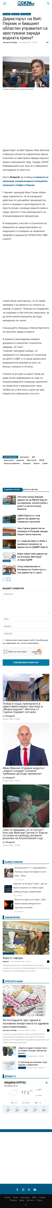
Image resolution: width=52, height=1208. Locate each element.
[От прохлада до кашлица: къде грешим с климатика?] (9, 1066)
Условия (42, 1197)
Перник (36, 463)
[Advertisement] (26, 120)
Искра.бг (6, 961)
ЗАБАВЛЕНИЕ (12, 917)
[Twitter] (19, 51)
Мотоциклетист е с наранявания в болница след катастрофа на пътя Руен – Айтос (31, 871)
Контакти (30, 1200)
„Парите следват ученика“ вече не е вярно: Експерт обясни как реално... (32, 1050)
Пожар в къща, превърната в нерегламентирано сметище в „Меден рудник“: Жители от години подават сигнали (23, 707)
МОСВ (41, 460)
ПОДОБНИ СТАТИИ (12, 490)
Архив (21, 1200)
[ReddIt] (32, 51)
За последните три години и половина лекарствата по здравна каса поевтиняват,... (26, 1023)
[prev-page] (4, 579)
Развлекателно (8, 953)
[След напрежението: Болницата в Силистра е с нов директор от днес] (9, 570)
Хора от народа (13, 958)
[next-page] (8, 579)
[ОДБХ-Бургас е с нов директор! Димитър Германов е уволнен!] (9, 518)
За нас (15, 1197)
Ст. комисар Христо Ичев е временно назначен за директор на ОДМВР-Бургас (32, 544)
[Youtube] (35, 1189)
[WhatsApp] (46, 51)
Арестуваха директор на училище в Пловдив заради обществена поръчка (32, 531)
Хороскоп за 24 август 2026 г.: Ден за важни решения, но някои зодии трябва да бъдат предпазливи (30, 887)
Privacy (39, 1200)
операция (27, 463)
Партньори (25, 1197)
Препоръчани (25, 14)
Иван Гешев (31, 460)
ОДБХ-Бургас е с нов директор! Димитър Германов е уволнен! (28, 518)
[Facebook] (12, 51)
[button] (4, 3)
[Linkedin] (26, 51)
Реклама (13, 1200)
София (45, 463)
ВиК (33, 457)
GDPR (34, 1197)
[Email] (39, 51)
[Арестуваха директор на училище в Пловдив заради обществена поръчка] (9, 531)
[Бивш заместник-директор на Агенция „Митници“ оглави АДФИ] (9, 557)
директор (20, 460)
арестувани (24, 457)
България (6, 14)
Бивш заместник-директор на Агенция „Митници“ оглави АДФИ (32, 556)
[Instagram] (23, 1189)
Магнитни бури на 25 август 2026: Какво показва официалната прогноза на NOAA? (30, 903)
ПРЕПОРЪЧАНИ (14, 981)
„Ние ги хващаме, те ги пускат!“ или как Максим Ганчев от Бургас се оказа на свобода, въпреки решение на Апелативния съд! (25, 834)
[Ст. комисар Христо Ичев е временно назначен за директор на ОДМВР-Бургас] (9, 544)
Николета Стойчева (10, 42)
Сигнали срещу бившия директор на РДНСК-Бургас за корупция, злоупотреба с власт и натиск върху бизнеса (32, 502)
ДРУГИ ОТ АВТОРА (30, 490)
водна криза (9, 460)
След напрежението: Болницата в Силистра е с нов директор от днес (31, 569)
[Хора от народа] (26, 938)
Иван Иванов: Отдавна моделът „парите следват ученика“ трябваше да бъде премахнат (24, 771)
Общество (15, 14)
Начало (8, 1197)
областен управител (12, 463)
